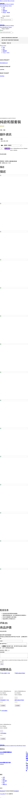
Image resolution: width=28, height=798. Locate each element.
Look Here (2, 69)
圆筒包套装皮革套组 (19, 700)
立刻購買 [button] (3, 705)
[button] (18, 148)
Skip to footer (11, 1)
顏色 (2, 145)
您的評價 (2, 652)
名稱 (1, 641)
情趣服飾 (4, 118)
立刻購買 (7, 148)
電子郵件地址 (3, 643)
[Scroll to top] (0, 797)
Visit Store (2, 76)
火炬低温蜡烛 (3, 733)
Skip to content (3, 1)
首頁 (1, 118)
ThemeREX (2, 794)
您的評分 (2, 650)
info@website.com (4, 62)
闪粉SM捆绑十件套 (4, 700)
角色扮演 (8, 118)
